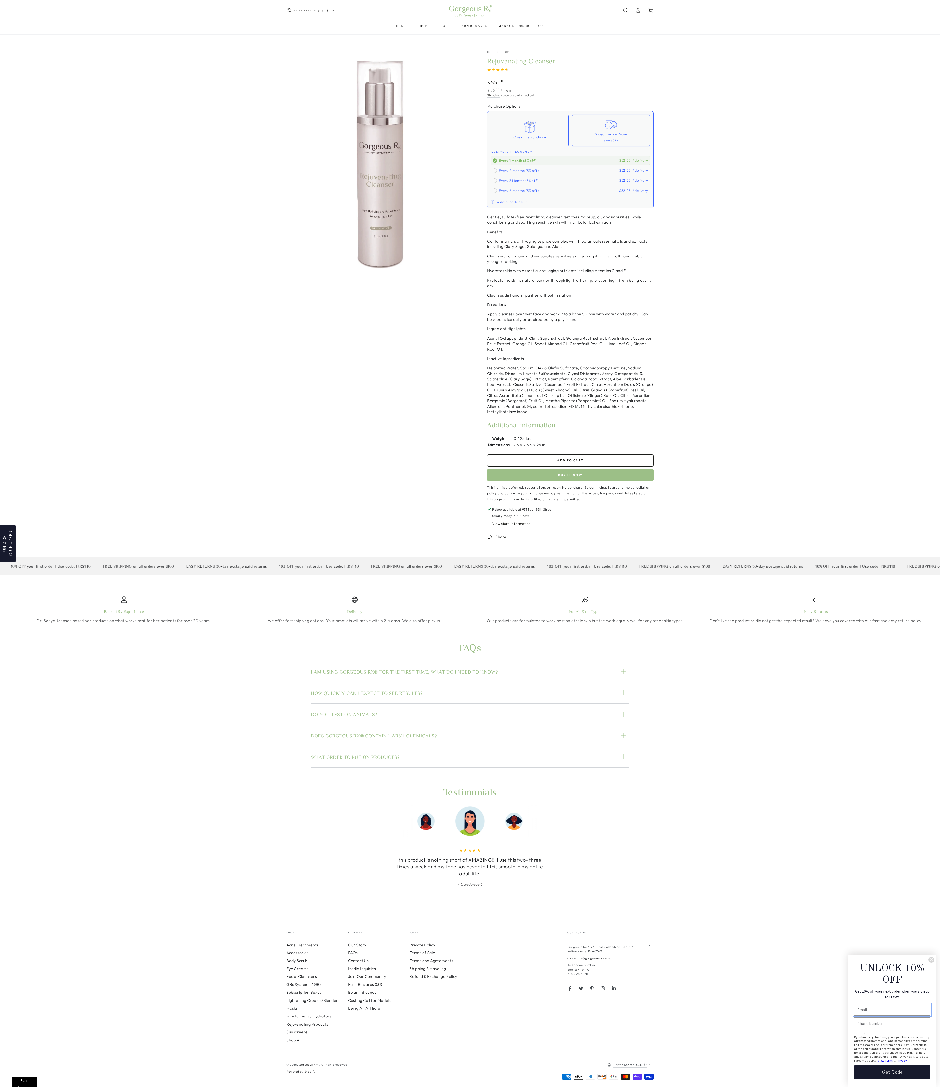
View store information (511, 523)
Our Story (357, 944)
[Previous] (393, 821)
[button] (625, 10)
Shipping (493, 95)
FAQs (353, 952)
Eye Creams (297, 968)
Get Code (892, 1072)
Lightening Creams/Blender (312, 1000)
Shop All (293, 1040)
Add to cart (570, 460)
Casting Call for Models (369, 1000)
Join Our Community (367, 976)
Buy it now (570, 475)
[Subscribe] (651, 946)
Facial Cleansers (301, 976)
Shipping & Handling (428, 968)
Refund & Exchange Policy (433, 976)
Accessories (297, 952)
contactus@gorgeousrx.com (588, 958)
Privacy (902, 1060)
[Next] (547, 821)
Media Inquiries (362, 968)
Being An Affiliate (364, 1008)
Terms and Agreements (431, 960)
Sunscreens (297, 1031)
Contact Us (358, 960)
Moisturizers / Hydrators (308, 1016)
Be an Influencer (363, 992)
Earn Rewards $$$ (365, 984)
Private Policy (422, 944)
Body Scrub (296, 960)
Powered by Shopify (301, 1071)
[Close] (931, 960)
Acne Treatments (302, 944)
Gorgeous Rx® (498, 52)
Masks (292, 1008)
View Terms (885, 1060)
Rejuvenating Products (307, 1024)
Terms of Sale (422, 952)
